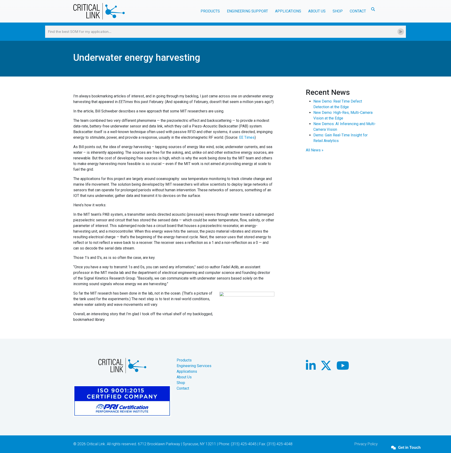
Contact (358, 11)
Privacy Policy (366, 444)
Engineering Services (194, 366)
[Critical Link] (99, 11)
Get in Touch (409, 447)
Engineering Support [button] (247, 11)
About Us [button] (317, 11)
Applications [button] (288, 11)
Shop (338, 11)
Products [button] (210, 11)
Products (184, 360)
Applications (187, 371)
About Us (184, 377)
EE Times (247, 137)
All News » (314, 150)
